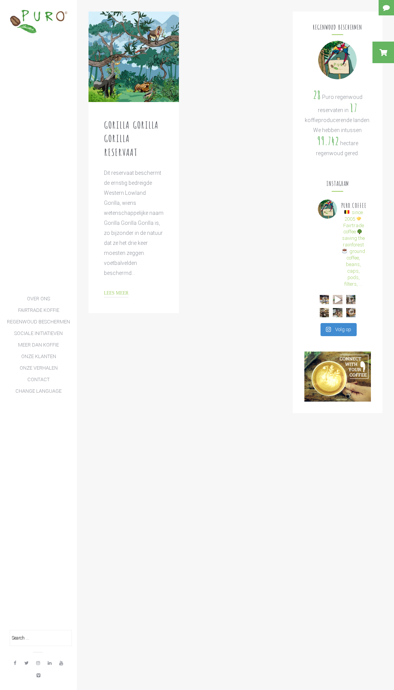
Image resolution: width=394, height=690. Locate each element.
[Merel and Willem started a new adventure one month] (324, 312)
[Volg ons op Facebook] (15, 663)
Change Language (38, 391)
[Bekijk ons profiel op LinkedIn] (50, 663)
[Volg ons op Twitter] (26, 663)
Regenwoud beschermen (38, 322)
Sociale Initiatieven (38, 333)
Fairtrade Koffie (38, 310)
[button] (383, 52)
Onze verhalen (39, 368)
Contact (38, 379)
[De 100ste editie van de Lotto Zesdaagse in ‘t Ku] (324, 299)
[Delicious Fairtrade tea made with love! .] (337, 312)
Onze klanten (38, 356)
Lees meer (116, 293)
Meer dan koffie (38, 345)
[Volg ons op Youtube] (61, 663)
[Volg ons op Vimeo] (38, 675)
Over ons (38, 298)
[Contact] (386, 7)
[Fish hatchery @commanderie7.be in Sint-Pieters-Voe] (351, 299)
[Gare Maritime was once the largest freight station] (351, 312)
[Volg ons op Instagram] (38, 663)
